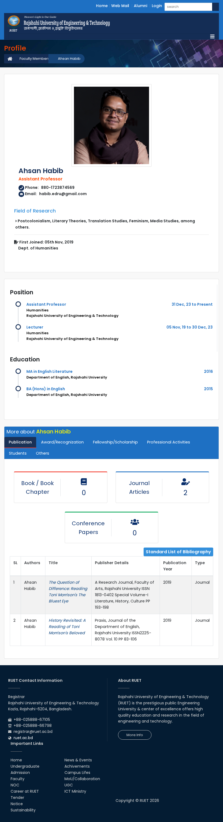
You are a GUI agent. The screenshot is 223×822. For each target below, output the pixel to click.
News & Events (78, 760)
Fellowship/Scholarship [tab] (115, 442)
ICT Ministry (75, 791)
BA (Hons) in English (45, 389)
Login (157, 5)
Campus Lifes (77, 772)
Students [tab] (18, 453)
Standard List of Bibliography (178, 552)
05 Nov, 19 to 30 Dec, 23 (189, 327)
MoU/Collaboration (82, 779)
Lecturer (34, 327)
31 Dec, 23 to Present (192, 304)
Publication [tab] (20, 442)
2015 (208, 389)
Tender (17, 797)
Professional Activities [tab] (168, 442)
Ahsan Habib (69, 58)
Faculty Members (35, 58)
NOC (15, 785)
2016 (208, 371)
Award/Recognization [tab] (62, 442)
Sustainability (23, 810)
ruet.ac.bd (23, 737)
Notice (17, 804)
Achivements (77, 766)
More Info (134, 734)
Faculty (17, 779)
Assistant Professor (46, 304)
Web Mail (120, 5)
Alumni (140, 5)
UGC (68, 785)
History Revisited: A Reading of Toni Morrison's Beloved (67, 627)
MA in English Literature (49, 371)
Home (102, 5)
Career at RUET (25, 791)
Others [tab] (42, 453)
